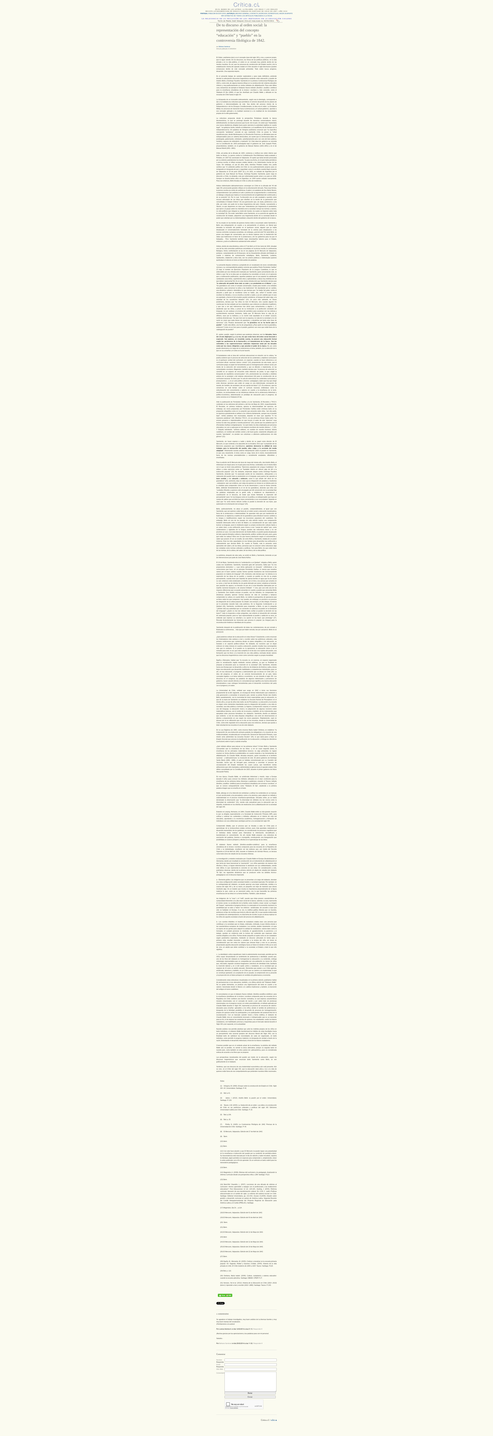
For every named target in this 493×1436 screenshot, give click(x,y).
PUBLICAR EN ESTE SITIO (217, 13)
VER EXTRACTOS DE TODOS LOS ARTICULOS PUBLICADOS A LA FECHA (246, 16)
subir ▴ (274, 1420)
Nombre (219, 1360)
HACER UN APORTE (286, 13)
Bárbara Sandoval (224, 46)
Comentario (220, 1373)
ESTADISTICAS (273, 13)
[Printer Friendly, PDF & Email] (225, 1295)
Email (218, 1364)
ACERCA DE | (263, 13)
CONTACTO (254, 13)
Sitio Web (219, 1369)
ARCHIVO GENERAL (242, 13)
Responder (257, 1329)
